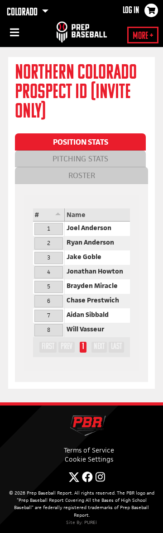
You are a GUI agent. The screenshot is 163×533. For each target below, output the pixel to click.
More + (143, 36)
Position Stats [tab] (80, 142)
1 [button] (83, 346)
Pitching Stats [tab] (80, 159)
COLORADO (23, 12)
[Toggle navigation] (13, 34)
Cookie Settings (89, 459)
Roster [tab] (81, 175)
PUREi (90, 522)
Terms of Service (89, 450)
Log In (131, 10)
